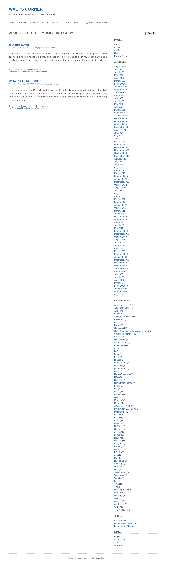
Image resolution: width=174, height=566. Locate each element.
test (115, 481)
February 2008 (121, 286)
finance (117, 360)
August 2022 (120, 188)
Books (117, 325)
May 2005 (118, 294)
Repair (117, 446)
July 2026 (118, 69)
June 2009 (119, 245)
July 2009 (118, 242)
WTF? (117, 507)
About (22, 23)
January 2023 (120, 179)
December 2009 (121, 234)
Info (116, 389)
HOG (116, 377)
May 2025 (118, 104)
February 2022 (121, 202)
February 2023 (121, 176)
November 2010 (121, 216)
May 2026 (118, 75)
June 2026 (119, 72)
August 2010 (120, 222)
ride (116, 455)
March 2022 (119, 199)
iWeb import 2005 (122, 406)
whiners (117, 501)
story (116, 469)
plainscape (95, 558)
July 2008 (118, 274)
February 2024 (121, 144)
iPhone (117, 400)
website (45, 106)
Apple (117, 311)
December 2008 (121, 260)
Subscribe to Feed (99, 23)
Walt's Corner (26, 9)
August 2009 (120, 240)
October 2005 (120, 291)
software (118, 466)
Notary (56, 23)
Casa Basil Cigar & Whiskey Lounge (131, 331)
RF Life (117, 452)
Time (116, 484)
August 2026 (120, 66)
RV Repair (119, 461)
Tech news (119, 475)
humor (117, 386)
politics (117, 432)
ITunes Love (19, 44)
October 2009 (120, 237)
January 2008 (120, 289)
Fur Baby (118, 365)
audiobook (119, 314)
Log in (117, 537)
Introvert (118, 394)
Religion (118, 443)
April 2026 (119, 78)
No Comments (15, 108)
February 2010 (121, 231)
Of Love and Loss (122, 429)
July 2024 (118, 133)
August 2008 (120, 271)
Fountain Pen (120, 363)
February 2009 (121, 254)
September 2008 (122, 268)
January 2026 (120, 87)
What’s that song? (25, 81)
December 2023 (121, 147)
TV (115, 487)
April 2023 (119, 170)
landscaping (120, 412)
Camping (118, 328)
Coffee (34, 23)
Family (117, 354)
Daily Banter (120, 340)
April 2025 (119, 107)
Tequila (117, 478)
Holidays (118, 380)
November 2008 (121, 263)
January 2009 (120, 257)
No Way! (118, 426)
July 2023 (118, 162)
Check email (120, 520)
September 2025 (122, 92)
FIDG (116, 357)
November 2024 (121, 121)
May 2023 (118, 167)
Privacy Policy (73, 23)
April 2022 (119, 196)
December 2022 (121, 182)
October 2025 (120, 89)
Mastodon (118, 415)
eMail (45, 23)
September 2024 (122, 127)
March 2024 (119, 141)
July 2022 (118, 190)
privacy (117, 435)
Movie (117, 417)
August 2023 (120, 159)
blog (116, 322)
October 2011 (120, 208)
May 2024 (118, 136)
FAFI (116, 351)
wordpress (119, 504)
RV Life (117, 458)
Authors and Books (123, 316)
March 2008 (119, 283)
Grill (116, 371)
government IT (120, 368)
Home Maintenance (123, 383)
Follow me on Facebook (125, 523)
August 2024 (120, 130)
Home (12, 23)
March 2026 (119, 81)
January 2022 (120, 205)
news (116, 423)
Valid (120, 539)
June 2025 (119, 101)
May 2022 (118, 193)
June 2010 (119, 225)
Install (117, 391)
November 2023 (121, 150)
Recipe (117, 438)
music (53, 48)
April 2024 (119, 139)
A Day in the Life (121, 305)
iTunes (17, 70)
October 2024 (120, 124)
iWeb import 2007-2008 (125, 409)
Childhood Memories (124, 334)
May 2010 (118, 228)
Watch (117, 498)
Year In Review (121, 510)
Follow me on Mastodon (125, 526)
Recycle (118, 441)
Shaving (118, 464)
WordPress (119, 545)
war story (118, 495)
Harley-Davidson (122, 374)
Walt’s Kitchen (120, 492)
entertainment (28, 106)
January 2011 (120, 214)
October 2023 (120, 153)
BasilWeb (118, 319)
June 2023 (119, 164)
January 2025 (120, 115)
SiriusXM (37, 70)
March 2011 (119, 211)
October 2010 (120, 219)
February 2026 (121, 84)
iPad (116, 397)
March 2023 (119, 173)
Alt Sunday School (122, 308)
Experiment (119, 345)
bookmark (18, 106)
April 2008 (119, 280)
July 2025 (118, 98)
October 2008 (120, 265)
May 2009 (118, 248)
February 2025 (121, 113)
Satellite (30, 70)
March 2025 (119, 110)
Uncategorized (121, 490)
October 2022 (120, 185)
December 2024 (121, 118)
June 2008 (119, 277)
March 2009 (119, 251)
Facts (116, 348)
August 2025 (120, 95)
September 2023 (122, 156)
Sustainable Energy (123, 472)
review (117, 449)
